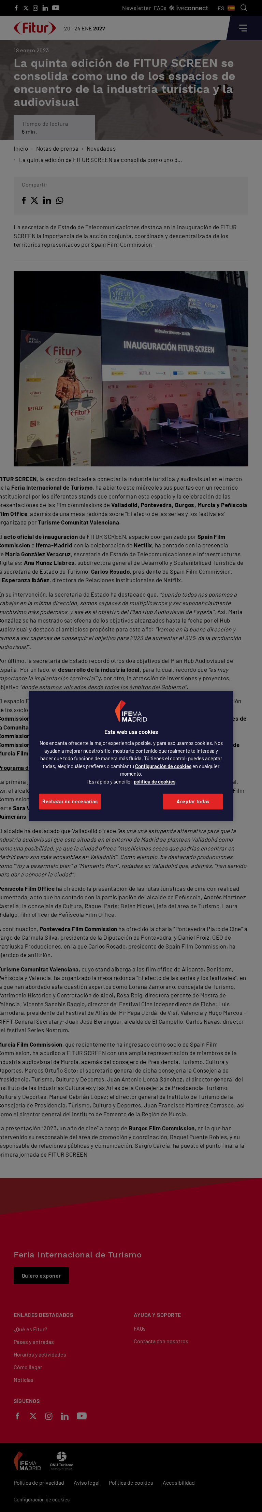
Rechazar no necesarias (70, 801)
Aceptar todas (193, 801)
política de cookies (154, 781)
